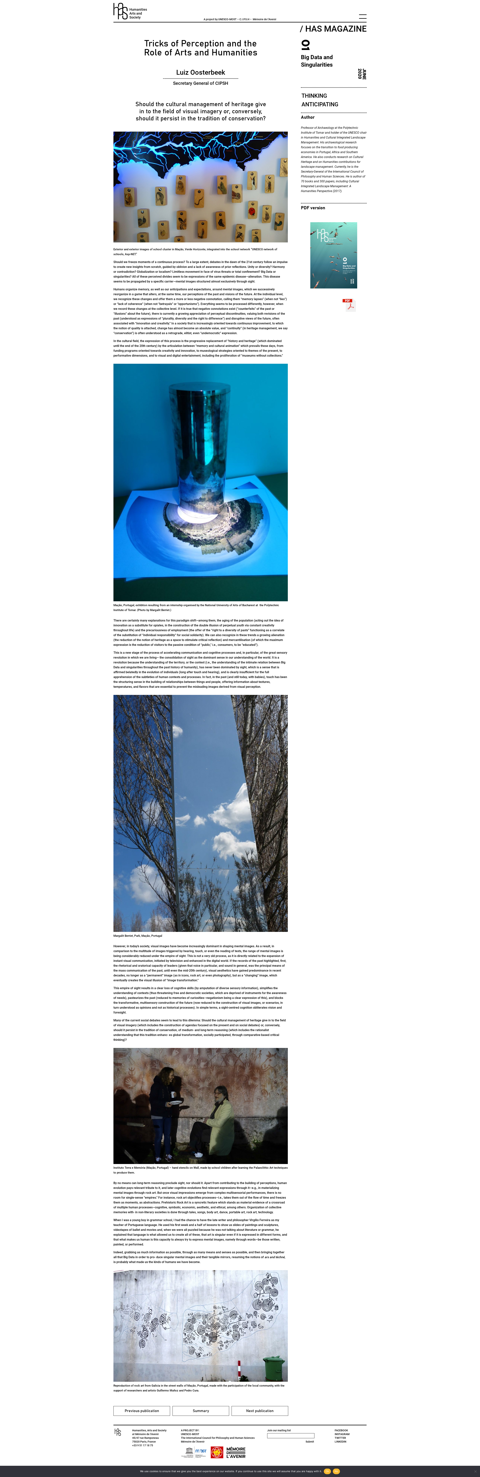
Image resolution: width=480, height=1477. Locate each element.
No (336, 1471)
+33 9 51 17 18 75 (142, 1445)
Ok (327, 1471)
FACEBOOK (341, 1430)
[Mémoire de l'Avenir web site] (236, 1452)
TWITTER (340, 1437)
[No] (475, 1471)
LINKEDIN (340, 1441)
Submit (310, 1441)
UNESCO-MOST (227, 19)
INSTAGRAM (342, 1434)
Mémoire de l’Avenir (264, 19)
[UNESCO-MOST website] (194, 1452)
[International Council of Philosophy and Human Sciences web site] (217, 1452)
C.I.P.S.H (244, 19)
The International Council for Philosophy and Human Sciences (218, 1437)
